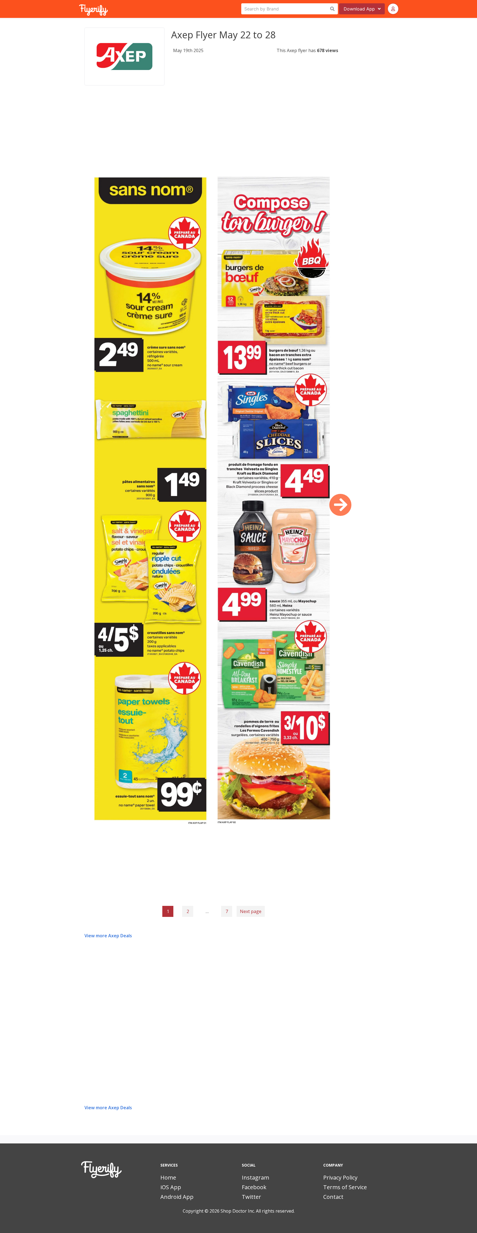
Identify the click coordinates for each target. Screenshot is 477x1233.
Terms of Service (345, 1187)
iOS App (170, 1187)
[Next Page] (340, 505)
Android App (177, 1196)
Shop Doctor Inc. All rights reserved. (258, 1211)
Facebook (254, 1187)
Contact (333, 1196)
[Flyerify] (79, 9)
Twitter (251, 1196)
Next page (250, 911)
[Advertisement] (211, 136)
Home (168, 1177)
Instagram (255, 1177)
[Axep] (124, 56)
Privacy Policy (340, 1177)
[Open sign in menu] (393, 8)
